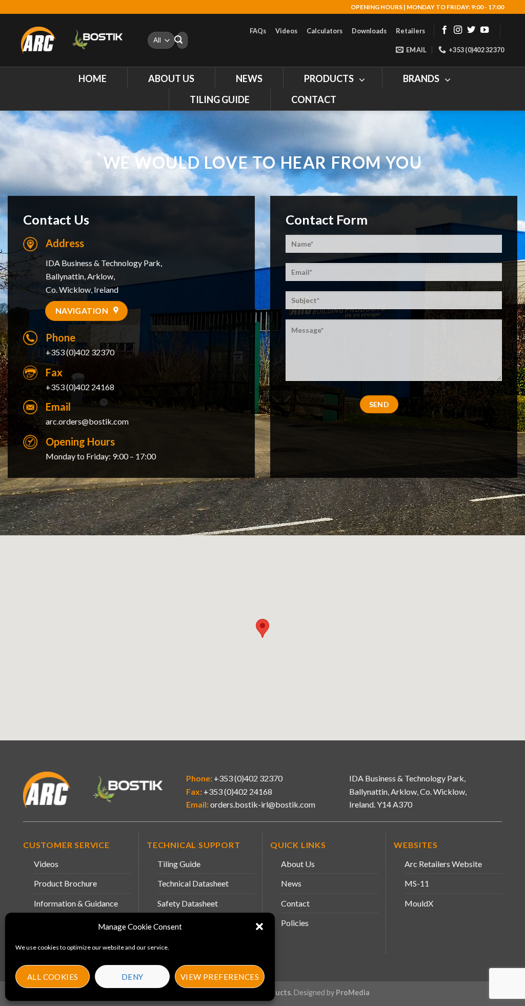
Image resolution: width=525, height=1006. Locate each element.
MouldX (419, 903)
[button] (259, 926)
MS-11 (417, 883)
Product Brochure (65, 883)
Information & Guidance (76, 903)
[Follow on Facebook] (444, 30)
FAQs (258, 31)
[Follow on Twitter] (471, 30)
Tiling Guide (178, 864)
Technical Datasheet (193, 883)
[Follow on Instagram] (458, 30)
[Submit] (178, 40)
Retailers (410, 31)
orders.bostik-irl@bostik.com (262, 804)
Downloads (369, 31)
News (291, 883)
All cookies (52, 976)
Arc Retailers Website (443, 864)
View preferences (219, 976)
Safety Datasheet (187, 903)
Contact (295, 903)
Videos (286, 31)
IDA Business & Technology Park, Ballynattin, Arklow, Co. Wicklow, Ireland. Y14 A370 (408, 791)
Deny (133, 976)
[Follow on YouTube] (484, 30)
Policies (295, 923)
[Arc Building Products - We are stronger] (77, 40)
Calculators (324, 31)
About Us (298, 864)
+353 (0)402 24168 (237, 791)
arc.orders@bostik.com (87, 421)
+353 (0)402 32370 (80, 352)
